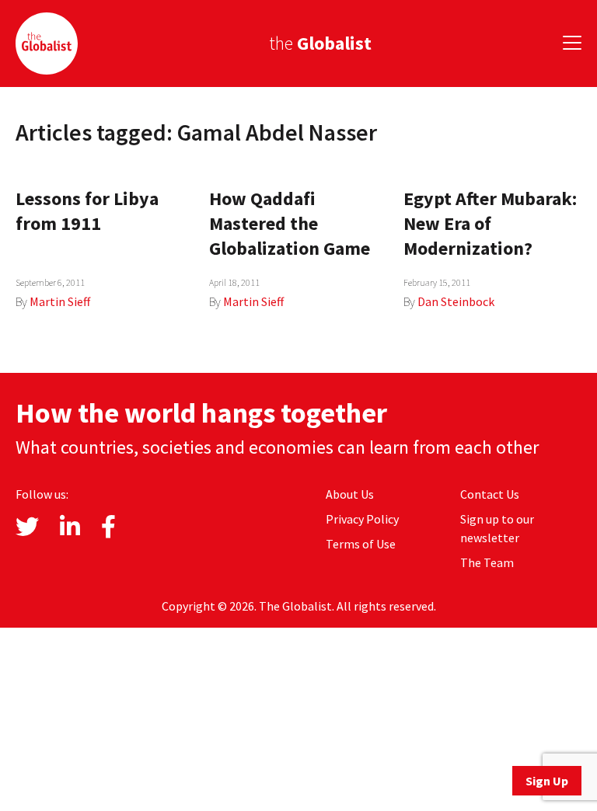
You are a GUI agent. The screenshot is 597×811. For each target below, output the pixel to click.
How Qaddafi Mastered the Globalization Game (289, 223)
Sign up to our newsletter (497, 528)
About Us (350, 494)
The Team (487, 562)
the (320, 43)
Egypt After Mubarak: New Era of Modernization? (490, 223)
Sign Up (546, 780)
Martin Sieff (60, 301)
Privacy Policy (362, 519)
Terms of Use (361, 544)
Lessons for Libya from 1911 (87, 210)
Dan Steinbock (455, 301)
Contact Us (489, 494)
